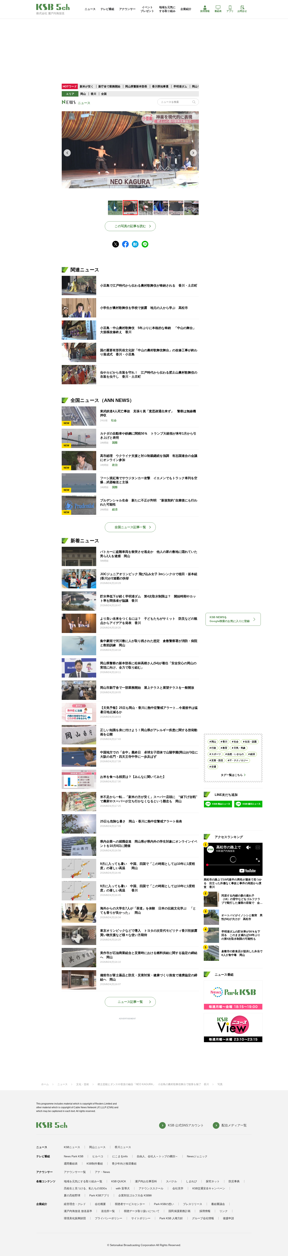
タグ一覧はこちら (232, 774)
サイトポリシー (140, 1218)
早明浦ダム (180, 86)
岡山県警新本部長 (136, 86)
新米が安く (86, 86)
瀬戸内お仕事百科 (146, 1181)
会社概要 (100, 1204)
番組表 (218, 11)
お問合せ (242, 11)
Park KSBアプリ (99, 1195)
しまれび (191, 1181)
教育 (225, 748)
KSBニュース (72, 1147)
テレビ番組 (107, 9)
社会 (236, 741)
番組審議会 (218, 1204)
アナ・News (102, 1172)
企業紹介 (185, 9)
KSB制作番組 (95, 1163)
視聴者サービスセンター (130, 1204)
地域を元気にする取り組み (167, 9)
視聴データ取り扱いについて (141, 1211)
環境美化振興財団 (75, 1218)
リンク (223, 1211)
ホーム (45, 1084)
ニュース (90, 9)
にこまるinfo (120, 1156)
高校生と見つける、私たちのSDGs (85, 1188)
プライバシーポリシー (108, 1218)
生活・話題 (251, 741)
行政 (213, 748)
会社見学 (177, 1188)
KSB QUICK (118, 1181)
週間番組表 (71, 1163)
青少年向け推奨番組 (124, 1163)
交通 (213, 766)
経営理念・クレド (75, 1204)
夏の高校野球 (72, 1195)
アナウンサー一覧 (75, 1172)
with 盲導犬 (123, 1188)
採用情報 (205, 11)
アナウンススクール (151, 1188)
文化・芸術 (82, 1084)
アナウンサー (127, 9)
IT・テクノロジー (239, 760)
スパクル (171, 1181)
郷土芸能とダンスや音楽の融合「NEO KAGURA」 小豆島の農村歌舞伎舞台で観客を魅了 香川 (153, 1084)
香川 (93, 93)
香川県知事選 (160, 86)
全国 (104, 93)
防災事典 (234, 1181)
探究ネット (213, 1181)
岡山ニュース (97, 1147)
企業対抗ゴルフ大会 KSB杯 (135, 1195)
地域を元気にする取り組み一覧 (83, 1181)
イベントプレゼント (147, 9)
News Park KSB (73, 1156)
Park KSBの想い (164, 1204)
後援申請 (228, 1218)
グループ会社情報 (203, 1218)
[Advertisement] (144, 46)
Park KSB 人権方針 (171, 1218)
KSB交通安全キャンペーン (208, 1188)
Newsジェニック (197, 1156)
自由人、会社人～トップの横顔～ (157, 1156)
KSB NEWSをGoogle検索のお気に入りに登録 (230, 619)
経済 (252, 754)
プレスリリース (192, 1204)
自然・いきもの (235, 754)
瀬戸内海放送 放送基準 (78, 1211)
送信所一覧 (108, 1211)
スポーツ (216, 754)
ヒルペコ (97, 1156)
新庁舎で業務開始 (109, 86)
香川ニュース (123, 1147)
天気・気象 (239, 748)
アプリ (230, 11)
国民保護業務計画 (179, 1211)
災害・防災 (217, 760)
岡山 (83, 93)
